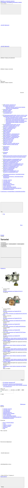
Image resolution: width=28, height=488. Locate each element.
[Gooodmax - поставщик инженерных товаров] (7, 393)
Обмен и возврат (15, 191)
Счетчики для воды (7, 179)
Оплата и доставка (7, 191)
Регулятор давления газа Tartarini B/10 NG (12, 318)
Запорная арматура (7, 183)
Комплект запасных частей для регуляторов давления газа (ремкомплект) (15, 108)
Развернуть (3, 268)
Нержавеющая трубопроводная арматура (12, 188)
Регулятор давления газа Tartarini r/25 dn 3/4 (12, 291)
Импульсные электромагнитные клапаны (15, 119)
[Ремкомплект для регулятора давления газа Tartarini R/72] (15, 360)
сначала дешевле (12, 243)
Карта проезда (4, 476)
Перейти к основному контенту (8, 1)
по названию (3, 245)
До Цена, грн (14, 389)
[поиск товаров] (11, 9)
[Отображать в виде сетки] (11, 252)
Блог (24, 191)
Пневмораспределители (8, 189)
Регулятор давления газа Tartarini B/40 (11, 329)
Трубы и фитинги (7, 185)
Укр (4, 214)
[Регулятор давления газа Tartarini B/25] (15, 320)
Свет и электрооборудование (9, 186)
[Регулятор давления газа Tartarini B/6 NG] (15, 300)
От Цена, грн (3, 389)
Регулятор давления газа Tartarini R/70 (11, 335)
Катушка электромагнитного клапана (14, 117)
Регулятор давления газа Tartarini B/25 (11, 324)
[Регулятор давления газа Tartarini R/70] (15, 332)
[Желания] (14, 63)
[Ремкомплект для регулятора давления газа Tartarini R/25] (15, 339)
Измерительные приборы (8, 184)
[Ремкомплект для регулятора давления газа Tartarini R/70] (15, 350)
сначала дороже (20, 243)
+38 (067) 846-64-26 (5, 25)
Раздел (22, 379)
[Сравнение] (11, 52)
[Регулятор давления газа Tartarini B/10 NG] (15, 314)
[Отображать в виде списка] (11, 262)
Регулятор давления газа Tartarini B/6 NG (12, 311)
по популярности (4, 243)
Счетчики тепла (6, 181)
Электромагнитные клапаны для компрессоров (16, 121)
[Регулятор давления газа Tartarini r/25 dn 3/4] (15, 279)
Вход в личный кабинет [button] (8, 422)
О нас (2, 191)
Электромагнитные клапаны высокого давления (16, 118)
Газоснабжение (6, 182)
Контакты (21, 191)
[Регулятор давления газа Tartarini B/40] (15, 326)
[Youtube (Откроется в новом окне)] (10, 201)
